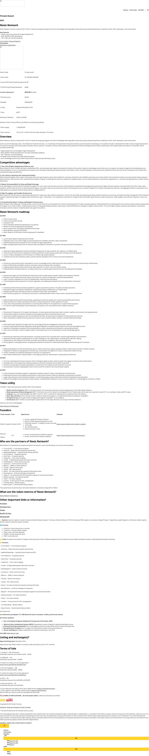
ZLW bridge (133, 10)
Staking (125, 10)
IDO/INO (141, 10)
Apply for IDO (13, 741)
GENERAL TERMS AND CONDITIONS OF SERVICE (16, 723)
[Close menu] (4, 726)
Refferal (11, 745)
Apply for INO (13, 743)
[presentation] (5, 736)
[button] (8, 45)
